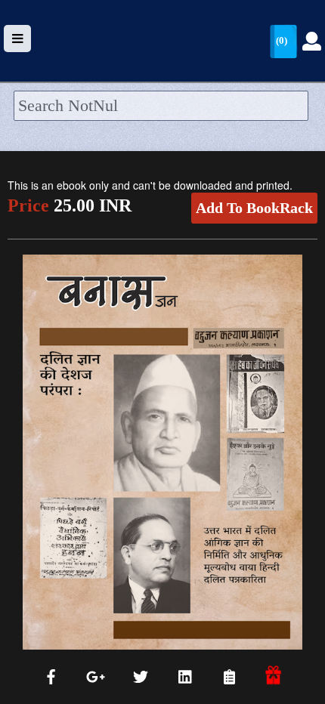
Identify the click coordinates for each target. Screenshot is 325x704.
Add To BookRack (254, 207)
